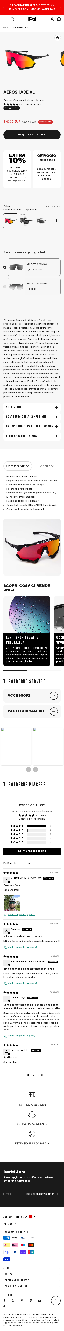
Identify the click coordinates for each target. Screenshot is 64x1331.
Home (5, 28)
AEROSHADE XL (21, 28)
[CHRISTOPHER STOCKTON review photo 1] (11, 903)
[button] (11, 105)
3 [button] (33, 1075)
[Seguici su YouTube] (39, 1300)
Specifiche (46, 466)
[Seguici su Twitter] (13, 1300)
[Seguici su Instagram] (22, 1300)
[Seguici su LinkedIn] (13, 1306)
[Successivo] (60, 7)
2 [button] (28, 1075)
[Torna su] (56, 1300)
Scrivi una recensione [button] (32, 851)
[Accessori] (54, 696)
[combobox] (19, 1216)
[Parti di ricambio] (54, 711)
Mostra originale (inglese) (21, 915)
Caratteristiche (17, 466)
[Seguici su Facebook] (4, 1300)
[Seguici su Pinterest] (31, 1300)
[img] (10, 873)
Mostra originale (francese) (22, 947)
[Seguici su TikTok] (4, 1306)
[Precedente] (4, 7)
